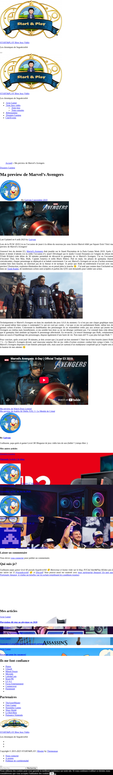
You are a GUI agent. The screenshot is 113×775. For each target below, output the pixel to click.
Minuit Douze (12, 671)
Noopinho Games (13, 708)
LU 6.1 (9, 681)
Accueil (9, 163)
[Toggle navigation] (1, 52)
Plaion (8, 666)
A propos (10, 758)
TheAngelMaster (13, 703)
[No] (55, 774)
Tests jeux (15, 108)
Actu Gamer (11, 103)
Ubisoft (9, 669)
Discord (39, 572)
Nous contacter (12, 756)
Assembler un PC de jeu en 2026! (15, 491)
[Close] (1, 766)
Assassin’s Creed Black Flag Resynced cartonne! (22, 644)
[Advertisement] (56, 140)
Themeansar (52, 751)
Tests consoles (17, 110)
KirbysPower (27, 547)
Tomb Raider (13, 269)
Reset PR (10, 679)
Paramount (10, 689)
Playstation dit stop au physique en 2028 (18, 622)
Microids (9, 674)
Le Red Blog (11, 712)
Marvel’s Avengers (35, 251)
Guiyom (28, 200)
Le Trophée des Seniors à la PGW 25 (17, 523)
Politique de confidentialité (17, 761)
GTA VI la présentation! (11, 633)
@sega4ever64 (22, 572)
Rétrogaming (11, 113)
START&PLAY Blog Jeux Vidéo (14, 42)
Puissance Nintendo (14, 715)
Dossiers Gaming (13, 115)
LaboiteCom (11, 676)
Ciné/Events (11, 118)
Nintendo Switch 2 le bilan (12, 459)
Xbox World (11, 710)
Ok (52, 774)
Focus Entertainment (14, 684)
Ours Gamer (11, 705)
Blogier (40, 751)
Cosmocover (11, 686)
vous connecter (17, 558)
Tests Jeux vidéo (13, 105)
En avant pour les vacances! (13, 654)
